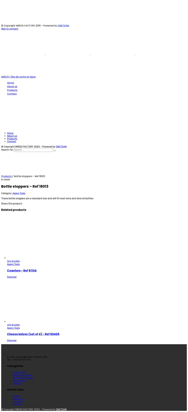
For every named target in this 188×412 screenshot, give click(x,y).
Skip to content (9, 28)
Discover (12, 277)
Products (6, 176)
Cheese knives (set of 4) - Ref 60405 (33, 334)
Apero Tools (19, 193)
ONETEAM (63, 25)
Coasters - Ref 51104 (22, 271)
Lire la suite (13, 261)
